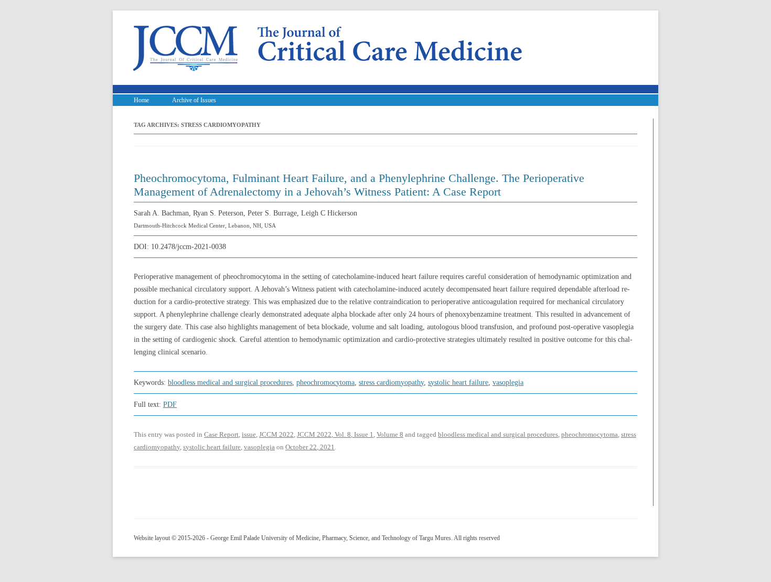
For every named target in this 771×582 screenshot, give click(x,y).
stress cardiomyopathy (391, 382)
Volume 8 (390, 434)
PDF (170, 404)
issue (249, 434)
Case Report (221, 434)
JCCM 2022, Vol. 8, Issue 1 (335, 434)
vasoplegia (507, 382)
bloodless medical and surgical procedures (230, 382)
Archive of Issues (194, 100)
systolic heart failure (458, 382)
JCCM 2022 (276, 434)
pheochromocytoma (325, 382)
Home (141, 100)
